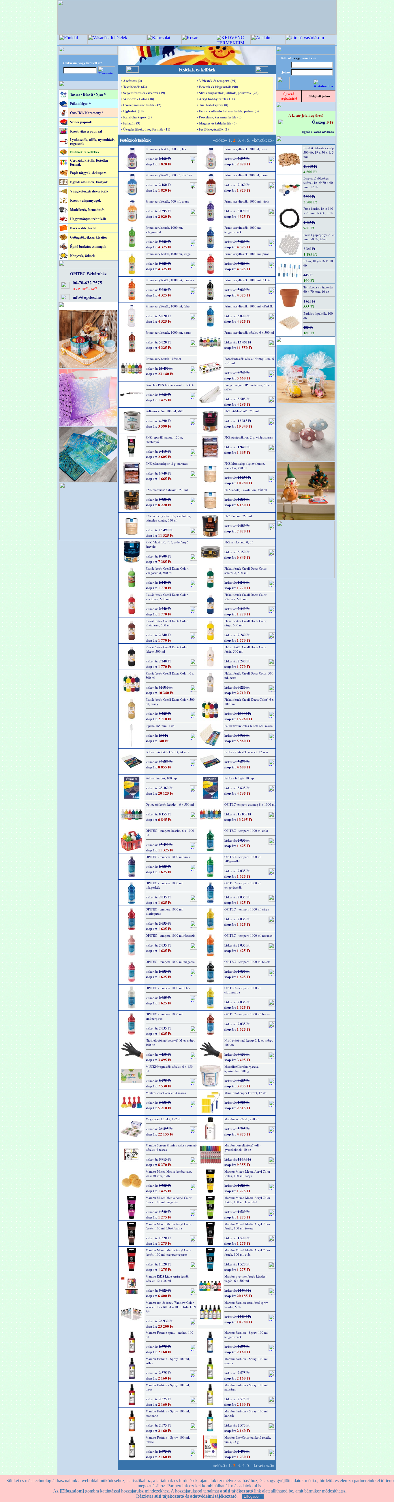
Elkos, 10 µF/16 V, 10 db (318, 263)
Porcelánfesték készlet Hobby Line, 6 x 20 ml (249, 360)
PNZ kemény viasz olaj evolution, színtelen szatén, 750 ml (168, 518)
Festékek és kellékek (85, 152)
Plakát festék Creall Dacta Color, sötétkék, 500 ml (245, 596)
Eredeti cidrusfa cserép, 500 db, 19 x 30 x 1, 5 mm (319, 152)
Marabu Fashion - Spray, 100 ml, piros (168, 1387)
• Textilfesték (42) (134, 86)
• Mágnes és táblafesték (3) (217, 123)
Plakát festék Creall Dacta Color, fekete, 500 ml (167, 649)
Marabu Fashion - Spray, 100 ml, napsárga (246, 1387)
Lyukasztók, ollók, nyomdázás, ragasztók (92, 141)
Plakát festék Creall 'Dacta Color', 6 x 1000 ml (249, 701)
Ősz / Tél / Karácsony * (87, 112)
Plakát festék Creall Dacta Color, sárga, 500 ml (245, 623)
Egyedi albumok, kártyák (89, 182)
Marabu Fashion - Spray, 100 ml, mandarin (168, 1413)
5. (248, 140)
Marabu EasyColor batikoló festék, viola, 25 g (247, 1439)
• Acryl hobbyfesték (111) (216, 99)
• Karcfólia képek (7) (136, 117)
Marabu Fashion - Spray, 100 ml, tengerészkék (246, 1334)
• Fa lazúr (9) (130, 123)
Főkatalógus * (80, 103)
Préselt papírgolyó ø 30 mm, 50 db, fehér (319, 237)
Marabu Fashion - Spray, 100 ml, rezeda (246, 1360)
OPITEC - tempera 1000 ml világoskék (164, 885)
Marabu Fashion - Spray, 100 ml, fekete (168, 1439)
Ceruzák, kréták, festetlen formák (89, 162)
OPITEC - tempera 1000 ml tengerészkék (242, 885)
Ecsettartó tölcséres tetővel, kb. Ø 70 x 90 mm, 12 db (318, 182)
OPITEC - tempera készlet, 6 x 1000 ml (170, 832)
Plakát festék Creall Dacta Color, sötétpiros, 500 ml (167, 596)
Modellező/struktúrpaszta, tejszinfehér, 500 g (241, 1068)
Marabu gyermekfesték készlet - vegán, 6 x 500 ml (245, 1278)
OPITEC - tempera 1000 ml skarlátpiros (164, 911)
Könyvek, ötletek (82, 255)
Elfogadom (253, 1496)
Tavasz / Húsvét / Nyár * (88, 94)
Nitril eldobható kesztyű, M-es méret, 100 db (170, 1042)
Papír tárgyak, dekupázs (88, 172)
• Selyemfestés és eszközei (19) (143, 92)
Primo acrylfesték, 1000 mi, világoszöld (164, 229)
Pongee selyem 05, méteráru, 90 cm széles (248, 387)
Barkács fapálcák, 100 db (318, 315)
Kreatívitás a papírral (86, 131)
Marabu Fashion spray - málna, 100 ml (169, 1334)
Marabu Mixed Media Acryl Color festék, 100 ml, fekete (247, 1226)
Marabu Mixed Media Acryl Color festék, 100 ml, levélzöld (247, 1199)
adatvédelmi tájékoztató (213, 1496)
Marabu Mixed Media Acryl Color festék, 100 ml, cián (247, 1252)
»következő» (263, 140)
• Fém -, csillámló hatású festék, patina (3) (228, 111)
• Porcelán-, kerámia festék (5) (219, 117)
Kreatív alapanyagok (85, 200)
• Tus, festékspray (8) (212, 105)
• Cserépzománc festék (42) (141, 105)
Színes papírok (81, 122)
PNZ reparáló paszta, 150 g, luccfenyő (164, 439)
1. (230, 140)
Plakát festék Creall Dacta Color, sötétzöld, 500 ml (245, 570)
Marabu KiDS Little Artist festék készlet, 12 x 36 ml (167, 1278)
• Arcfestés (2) (131, 80)
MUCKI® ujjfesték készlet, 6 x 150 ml (169, 1068)
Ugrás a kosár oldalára (318, 132)
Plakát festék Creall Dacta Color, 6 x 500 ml (170, 675)
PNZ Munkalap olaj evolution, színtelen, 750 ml (244, 465)
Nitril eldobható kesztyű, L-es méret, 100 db (248, 1042)
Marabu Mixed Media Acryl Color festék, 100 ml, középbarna (169, 1226)
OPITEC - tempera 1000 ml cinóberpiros (164, 1016)
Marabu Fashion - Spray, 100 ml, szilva (168, 1360)
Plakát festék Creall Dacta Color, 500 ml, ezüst (248, 675)
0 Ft (330, 122)
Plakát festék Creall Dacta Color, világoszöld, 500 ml (167, 570)
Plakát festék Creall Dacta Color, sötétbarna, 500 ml (167, 623)
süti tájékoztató (169, 1496)
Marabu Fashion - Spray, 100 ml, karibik (246, 1413)
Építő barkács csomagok (88, 246)
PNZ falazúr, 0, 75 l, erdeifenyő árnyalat (167, 544)
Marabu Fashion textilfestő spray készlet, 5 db (246, 1304)
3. (239, 140)
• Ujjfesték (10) (132, 111)
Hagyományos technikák (88, 218)
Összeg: (319, 122)
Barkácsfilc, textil (82, 228)
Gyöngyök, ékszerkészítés (88, 237)
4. (244, 140)
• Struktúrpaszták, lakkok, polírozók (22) (227, 92)
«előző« (220, 140)
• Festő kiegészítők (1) (213, 129)
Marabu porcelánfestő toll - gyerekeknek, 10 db (242, 1147)
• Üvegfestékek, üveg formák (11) (145, 129)
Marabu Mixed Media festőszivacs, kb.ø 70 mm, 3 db (169, 1173)
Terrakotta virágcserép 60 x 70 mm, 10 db (318, 289)
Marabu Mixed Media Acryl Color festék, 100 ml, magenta (169, 1199)
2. (235, 140)
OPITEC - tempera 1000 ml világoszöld (242, 859)
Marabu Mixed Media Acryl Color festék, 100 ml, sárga (247, 1173)
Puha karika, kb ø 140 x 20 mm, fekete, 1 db (318, 210)
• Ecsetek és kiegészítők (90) (217, 86)
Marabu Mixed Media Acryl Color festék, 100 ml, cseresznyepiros (169, 1252)
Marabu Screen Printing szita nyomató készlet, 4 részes (171, 1147)
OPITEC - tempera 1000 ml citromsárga (242, 990)
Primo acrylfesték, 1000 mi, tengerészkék (243, 229)
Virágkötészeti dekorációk (89, 191)
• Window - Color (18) (137, 99)
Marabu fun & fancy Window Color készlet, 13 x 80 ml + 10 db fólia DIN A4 (171, 1306)
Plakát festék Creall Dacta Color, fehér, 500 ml (245, 649)
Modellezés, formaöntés (87, 209)
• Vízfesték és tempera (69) (216, 80)
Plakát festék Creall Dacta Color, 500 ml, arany (170, 701)
